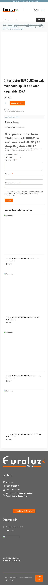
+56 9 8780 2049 (15, 1)
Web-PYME (9, 580)
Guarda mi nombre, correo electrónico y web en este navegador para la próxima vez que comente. (25, 193)
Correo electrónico (13, 183)
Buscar (41, 20)
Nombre (9, 174)
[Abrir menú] (42, 10)
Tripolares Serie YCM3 (17, 111)
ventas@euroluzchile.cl (30, 1)
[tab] (24, 117)
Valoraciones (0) (11, 117)
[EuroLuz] (9, 10)
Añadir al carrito (17, 103)
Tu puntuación (11, 154)
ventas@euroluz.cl (13, 490)
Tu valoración (11, 160)
